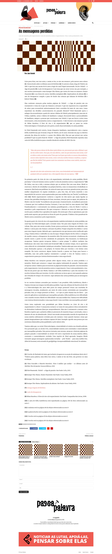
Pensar (53, 23)
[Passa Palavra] (56, 11)
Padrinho (21, 436)
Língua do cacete (68, 456)
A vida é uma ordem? (54, 456)
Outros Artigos (35, 441)
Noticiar (37, 23)
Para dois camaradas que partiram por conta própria (41, 457)
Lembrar (61, 23)
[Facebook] (89, 1)
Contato (41, 1)
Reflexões (33, 424)
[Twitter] (94, 1)
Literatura (28, 424)
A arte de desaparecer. (34, 392)
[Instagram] (91, 1)
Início (36, 1)
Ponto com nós (30, 26)
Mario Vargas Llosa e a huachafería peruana (24, 457)
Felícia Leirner (89, 436)
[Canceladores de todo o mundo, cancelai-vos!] (86, 450)
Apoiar (45, 23)
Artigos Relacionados (25, 441)
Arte (23, 424)
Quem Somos (72, 23)
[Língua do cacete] (71, 450)
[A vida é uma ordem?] (56, 450)
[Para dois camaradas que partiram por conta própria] (41, 450)
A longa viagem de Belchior (36, 388)
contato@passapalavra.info (56, 519)
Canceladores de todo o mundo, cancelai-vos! (86, 457)
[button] (92, 23)
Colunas (23, 26)
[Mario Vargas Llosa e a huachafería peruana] (25, 450)
